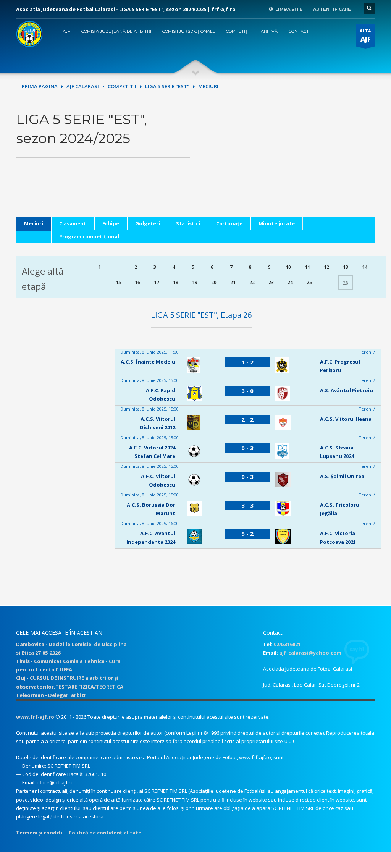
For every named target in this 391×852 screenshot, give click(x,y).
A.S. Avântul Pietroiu (346, 390)
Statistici (188, 223)
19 (194, 282)
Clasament (72, 223)
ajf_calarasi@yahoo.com (310, 652)
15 (118, 282)
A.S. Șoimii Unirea (342, 476)
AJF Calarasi (82, 86)
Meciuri (33, 223)
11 (307, 267)
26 (345, 283)
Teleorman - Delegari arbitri (52, 695)
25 (309, 282)
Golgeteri (147, 223)
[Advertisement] (288, 163)
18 (175, 282)
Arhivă (269, 31)
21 (233, 282)
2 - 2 (247, 419)
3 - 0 (247, 390)
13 (345, 267)
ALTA (365, 36)
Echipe (110, 223)
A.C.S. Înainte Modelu (148, 361)
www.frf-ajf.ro (35, 716)
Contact (299, 31)
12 (326, 267)
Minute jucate (277, 223)
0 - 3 (247, 448)
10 (288, 267)
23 (271, 282)
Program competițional (89, 236)
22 (252, 282)
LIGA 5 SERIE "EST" (167, 86)
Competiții (238, 31)
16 (137, 282)
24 (290, 282)
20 (214, 282)
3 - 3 (247, 505)
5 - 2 (247, 533)
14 (364, 267)
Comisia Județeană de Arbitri (116, 31)
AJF (66, 31)
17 (156, 282)
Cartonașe (229, 223)
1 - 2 (247, 362)
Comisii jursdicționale (188, 31)
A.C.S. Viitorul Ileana (346, 418)
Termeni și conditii (40, 832)
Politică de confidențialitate (105, 832)
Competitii (122, 86)
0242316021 (287, 644)
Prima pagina (40, 86)
